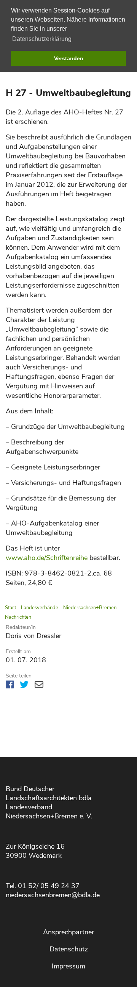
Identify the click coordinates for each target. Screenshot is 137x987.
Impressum (68, 966)
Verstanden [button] (68, 58)
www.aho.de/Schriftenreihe (47, 557)
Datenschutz (68, 949)
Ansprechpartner (68, 932)
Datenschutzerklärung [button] (42, 39)
